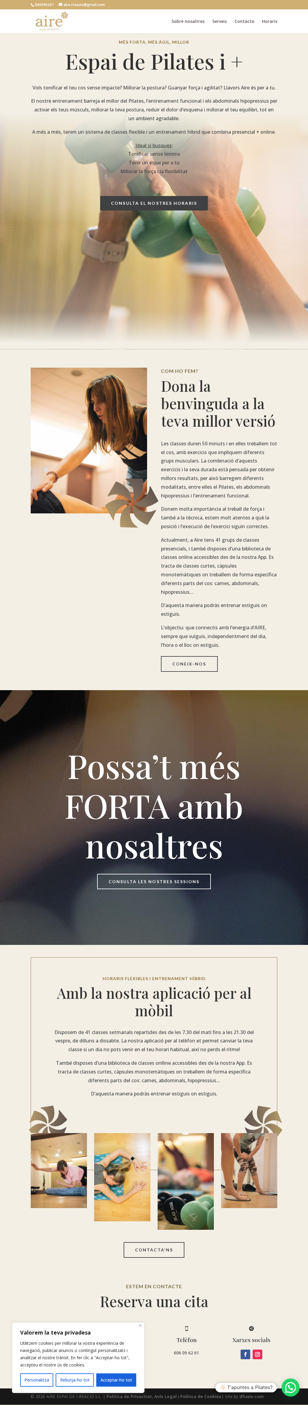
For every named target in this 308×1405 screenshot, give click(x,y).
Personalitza (36, 1380)
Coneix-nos (189, 663)
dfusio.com (251, 1396)
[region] (78, 1357)
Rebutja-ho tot (75, 1380)
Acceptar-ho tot (116, 1380)
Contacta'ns (154, 1249)
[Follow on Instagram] (257, 1354)
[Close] (140, 1325)
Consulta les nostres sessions (154, 881)
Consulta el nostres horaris (154, 203)
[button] (291, 1388)
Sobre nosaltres (188, 21)
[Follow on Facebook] (245, 1354)
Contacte (244, 21)
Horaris (269, 21)
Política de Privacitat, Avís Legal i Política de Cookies (163, 1396)
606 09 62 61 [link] (186, 1353)
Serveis (219, 21)
